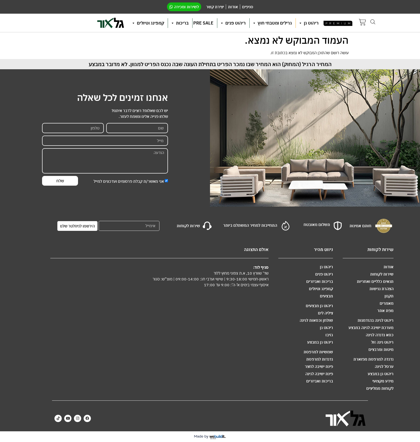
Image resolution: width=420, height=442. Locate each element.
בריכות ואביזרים (319, 281)
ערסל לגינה (384, 366)
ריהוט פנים (235, 23)
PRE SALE (203, 23)
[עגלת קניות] (362, 23)
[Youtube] (67, 418)
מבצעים (326, 296)
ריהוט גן (311, 23)
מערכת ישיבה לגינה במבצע (371, 327)
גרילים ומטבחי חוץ (275, 23)
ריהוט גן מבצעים (319, 305)
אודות (389, 266)
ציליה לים (325, 313)
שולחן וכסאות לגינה (316, 320)
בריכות (182, 23)
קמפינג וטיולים (150, 23)
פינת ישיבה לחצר (319, 366)
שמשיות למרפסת (318, 351)
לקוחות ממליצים (380, 388)
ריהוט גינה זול (382, 342)
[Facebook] (87, 418)
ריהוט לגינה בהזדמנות (376, 320)
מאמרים (387, 303)
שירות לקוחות (382, 274)
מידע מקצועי (383, 381)
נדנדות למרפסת (319, 359)
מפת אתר (385, 310)
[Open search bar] (372, 21)
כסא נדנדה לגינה (380, 334)
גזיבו (329, 334)
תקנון (389, 296)
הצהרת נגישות (381, 288)
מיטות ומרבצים (381, 349)
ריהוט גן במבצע (381, 373)
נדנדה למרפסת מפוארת (373, 359)
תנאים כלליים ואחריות (375, 281)
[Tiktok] (58, 418)
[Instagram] (77, 418)
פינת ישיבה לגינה (319, 373)
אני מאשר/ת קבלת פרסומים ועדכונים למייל (129, 181)
